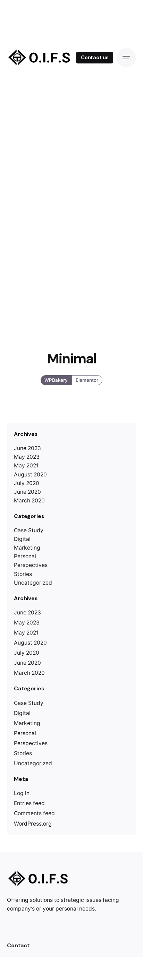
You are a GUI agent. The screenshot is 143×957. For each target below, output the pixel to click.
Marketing (27, 547)
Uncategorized (33, 582)
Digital (22, 539)
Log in (22, 793)
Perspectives (31, 565)
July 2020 (26, 483)
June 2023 (27, 448)
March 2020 (29, 500)
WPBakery (56, 380)
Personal (25, 556)
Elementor (87, 380)
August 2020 (30, 474)
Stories (23, 574)
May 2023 (27, 457)
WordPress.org (33, 823)
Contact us (95, 57)
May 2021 (26, 465)
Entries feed (29, 803)
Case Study (28, 530)
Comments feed (34, 813)
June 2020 (27, 492)
